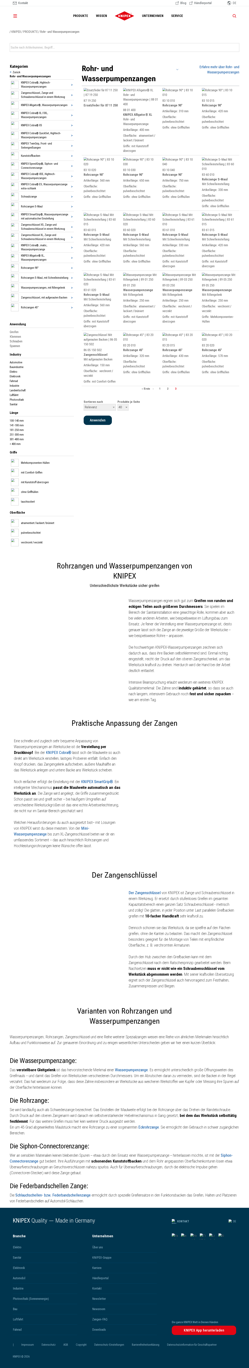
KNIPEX (16, 32)
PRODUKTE (80, 16)
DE (234, 1221)
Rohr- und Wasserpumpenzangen (59, 32)
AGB (65, 1344)
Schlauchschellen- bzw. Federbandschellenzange (53, 1195)
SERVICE (177, 16)
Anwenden (236, 47)
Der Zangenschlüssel (145, 892)
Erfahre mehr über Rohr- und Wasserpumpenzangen (219, 69)
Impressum (27, 1344)
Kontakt (183, 1221)
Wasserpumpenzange (131, 1070)
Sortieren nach (93, 402)
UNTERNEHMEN (152, 16)
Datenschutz (49, 1344)
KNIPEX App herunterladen (204, 1330)
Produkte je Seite (128, 402)
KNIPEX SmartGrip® (97, 781)
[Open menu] (20, 16)
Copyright (81, 1344)
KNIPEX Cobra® (58, 752)
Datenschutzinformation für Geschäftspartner (192, 1344)
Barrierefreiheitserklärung (145, 1344)
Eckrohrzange (148, 1127)
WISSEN (101, 16)
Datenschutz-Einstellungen (109, 1344)
